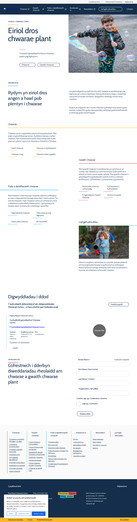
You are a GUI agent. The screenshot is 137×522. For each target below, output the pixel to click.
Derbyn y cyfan (38, 514)
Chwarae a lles (53, 442)
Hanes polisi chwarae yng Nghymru (57, 460)
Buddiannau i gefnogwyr (78, 452)
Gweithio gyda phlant (17, 463)
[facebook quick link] (124, 493)
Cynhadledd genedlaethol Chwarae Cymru (25, 321)
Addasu (11, 514)
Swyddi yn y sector (100, 445)
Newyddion (88, 9)
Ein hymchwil (53, 445)
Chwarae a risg (14, 455)
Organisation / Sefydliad (88, 389)
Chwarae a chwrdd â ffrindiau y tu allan (16, 440)
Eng (131, 2)
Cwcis (29, 520)
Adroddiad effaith (79, 445)
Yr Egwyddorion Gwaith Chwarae (35, 464)
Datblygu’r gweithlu (36, 457)
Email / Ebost (84, 360)
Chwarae (23, 9)
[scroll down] (3, 512)
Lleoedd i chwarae (15, 468)
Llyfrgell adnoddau (119, 434)
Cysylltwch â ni (94, 2)
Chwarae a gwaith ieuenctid (15, 450)
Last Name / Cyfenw (86, 379)
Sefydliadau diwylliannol (13, 458)
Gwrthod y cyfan (24, 514)
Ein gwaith (77, 448)
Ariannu (95, 448)
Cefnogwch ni (78, 442)
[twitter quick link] (119, 493)
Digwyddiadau (98, 439)
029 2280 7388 (42, 493)
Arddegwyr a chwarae (17, 465)
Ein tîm (75, 439)
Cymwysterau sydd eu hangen (36, 448)
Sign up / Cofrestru (90, 404)
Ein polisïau (52, 456)
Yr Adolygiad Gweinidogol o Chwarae (58, 465)
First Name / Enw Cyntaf (88, 369)
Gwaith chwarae (36, 9)
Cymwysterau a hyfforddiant (34, 443)
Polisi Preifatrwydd (44, 520)
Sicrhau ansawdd (35, 460)
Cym (127, 2)
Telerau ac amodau (15, 520)
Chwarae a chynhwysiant (14, 445)
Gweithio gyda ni (79, 456)
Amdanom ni (74, 9)
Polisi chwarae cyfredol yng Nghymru (58, 452)
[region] (26, 506)
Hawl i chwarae (14, 471)
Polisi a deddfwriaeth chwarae (55, 9)
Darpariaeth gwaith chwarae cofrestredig (37, 453)
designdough (90, 503)
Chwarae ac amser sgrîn (35, 469)
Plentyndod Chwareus (114, 2)
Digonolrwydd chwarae (56, 448)
